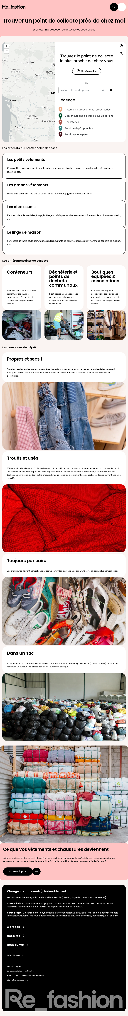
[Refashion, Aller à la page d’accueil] (13, 7)
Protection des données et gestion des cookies (25, 975)
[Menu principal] (122, 7)
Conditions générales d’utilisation (20, 971)
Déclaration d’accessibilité (18, 980)
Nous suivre (15, 944)
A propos (13, 927)
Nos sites (13, 936)
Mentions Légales (14, 966)
